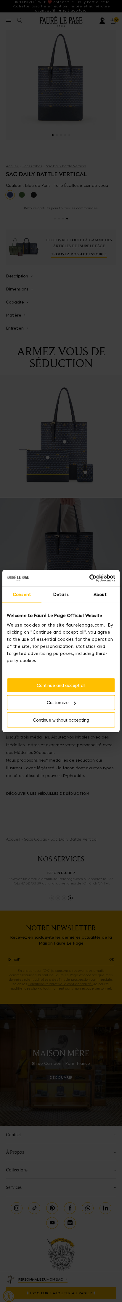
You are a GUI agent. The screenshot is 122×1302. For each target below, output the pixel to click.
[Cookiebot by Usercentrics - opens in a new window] (89, 578)
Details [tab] (61, 594)
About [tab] (100, 594)
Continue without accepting (61, 720)
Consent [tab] (22, 594)
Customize (58, 702)
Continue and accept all (61, 685)
